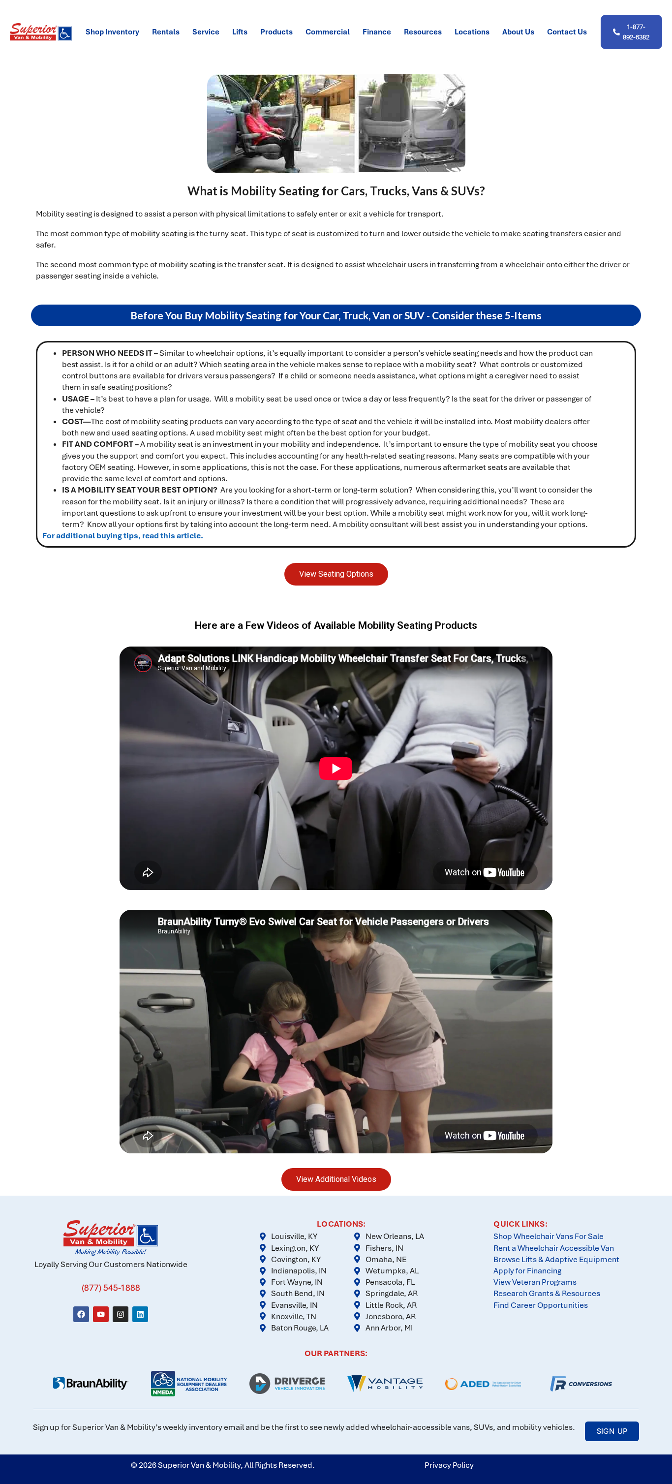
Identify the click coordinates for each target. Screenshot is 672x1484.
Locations (472, 32)
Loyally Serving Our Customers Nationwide (110, 1264)
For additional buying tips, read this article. (123, 535)
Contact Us (567, 32)
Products (276, 32)
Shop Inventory (112, 32)
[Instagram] (120, 1314)
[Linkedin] (140, 1314)
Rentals (166, 32)
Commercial (327, 32)
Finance (377, 32)
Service (205, 32)
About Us (518, 32)
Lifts (239, 32)
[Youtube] (101, 1314)
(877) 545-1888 (111, 1287)
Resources (423, 32)
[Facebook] (81, 1314)
